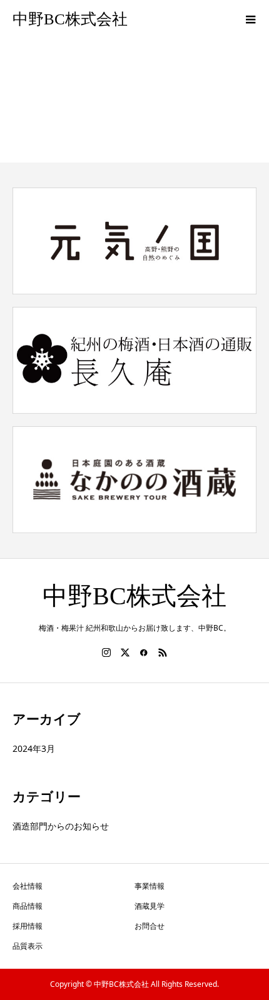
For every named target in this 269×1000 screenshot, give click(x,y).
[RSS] (162, 652)
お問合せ (149, 926)
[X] (125, 652)
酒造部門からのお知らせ (61, 826)
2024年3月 (34, 748)
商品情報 (28, 906)
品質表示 (28, 946)
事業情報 (149, 886)
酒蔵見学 (149, 906)
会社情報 (28, 886)
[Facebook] (144, 652)
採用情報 (28, 926)
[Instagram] (106, 652)
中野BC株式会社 (70, 19)
